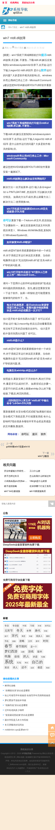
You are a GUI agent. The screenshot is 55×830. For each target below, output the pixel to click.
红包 (19, 662)
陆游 (48, 667)
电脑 (8, 656)
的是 (35, 656)
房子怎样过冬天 (11, 475)
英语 (7, 667)
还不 (24, 667)
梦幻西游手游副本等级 (15, 700)
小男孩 (27, 771)
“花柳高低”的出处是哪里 (16, 705)
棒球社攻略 (10, 685)
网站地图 (20, 757)
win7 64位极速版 (12, 491)
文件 (30, 641)
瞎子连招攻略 (10, 485)
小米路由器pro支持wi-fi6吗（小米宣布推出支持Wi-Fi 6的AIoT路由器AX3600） (16, 480)
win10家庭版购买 (37, 491)
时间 (45, 641)
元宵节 (9, 630)
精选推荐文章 (10, 757)
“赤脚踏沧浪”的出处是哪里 (17, 690)
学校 (45, 631)
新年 (37, 641)
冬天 (19, 630)
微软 (48, 636)
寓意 (23, 636)
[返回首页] (51, 727)
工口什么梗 (34, 470)
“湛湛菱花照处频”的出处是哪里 (19, 714)
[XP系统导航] (27, 10)
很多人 (39, 635)
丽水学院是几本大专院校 (16, 719)
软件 (44, 70)
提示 (44, 55)
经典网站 (14, 2)
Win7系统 (12, 27)
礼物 (43, 656)
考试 (26, 662)
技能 (14, 641)
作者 (39, 625)
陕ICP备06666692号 (42, 757)
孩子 (6, 636)
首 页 (4, 2)
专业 (7, 625)
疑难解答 (29, 757)
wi (10, 48)
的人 (26, 656)
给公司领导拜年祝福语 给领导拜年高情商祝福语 (27, 695)
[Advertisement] (27, 802)
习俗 (32, 625)
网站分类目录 (47, 753)
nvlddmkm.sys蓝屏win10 (16, 729)
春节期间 (21, 646)
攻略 (21, 641)
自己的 (37, 661)
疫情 (17, 656)
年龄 (30, 636)
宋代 (15, 635)
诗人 (15, 667)
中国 (24, 625)
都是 (40, 667)
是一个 (34, 646)
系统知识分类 (28, 2)
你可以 (7, 220)
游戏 (31, 651)
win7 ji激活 (43, 455)
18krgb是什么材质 (38, 480)
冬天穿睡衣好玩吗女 (14, 724)
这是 (32, 667)
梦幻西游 (11, 651)
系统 (9, 661)
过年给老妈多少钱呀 (14, 709)
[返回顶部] (51, 742)
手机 (7, 641)
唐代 (37, 630)
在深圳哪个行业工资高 (40, 485)
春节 (8, 645)
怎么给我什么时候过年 (40, 475)
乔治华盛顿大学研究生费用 (16, 470)
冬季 (29, 630)
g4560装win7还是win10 (18, 446)
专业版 (16, 625)
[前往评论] (51, 735)
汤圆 (22, 651)
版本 (39, 651)
